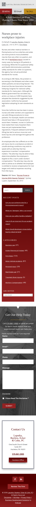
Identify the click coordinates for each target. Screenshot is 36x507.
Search (27, 190)
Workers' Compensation (13, 283)
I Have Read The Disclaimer (17, 398)
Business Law (10, 245)
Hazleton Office (18, 460)
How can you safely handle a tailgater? (18, 216)
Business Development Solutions (17, 500)
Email (19, 11)
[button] (6, 11)
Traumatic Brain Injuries (13, 277)
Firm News (23, 45)
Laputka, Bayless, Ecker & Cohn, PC (20, 493)
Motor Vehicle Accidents (13, 261)
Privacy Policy (26, 497)
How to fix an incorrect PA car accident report (18, 222)
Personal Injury (10, 266)
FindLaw (18, 503)
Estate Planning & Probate (14, 250)
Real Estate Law (10, 272)
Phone (4, 357)
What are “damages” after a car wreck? (18, 210)
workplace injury (16, 59)
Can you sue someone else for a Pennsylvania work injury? (16, 204)
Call (30, 11)
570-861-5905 (12, 323)
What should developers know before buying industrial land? (18, 230)
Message (6, 368)
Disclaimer (6, 394)
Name (4, 336)
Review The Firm (18, 486)
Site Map (16, 497)
